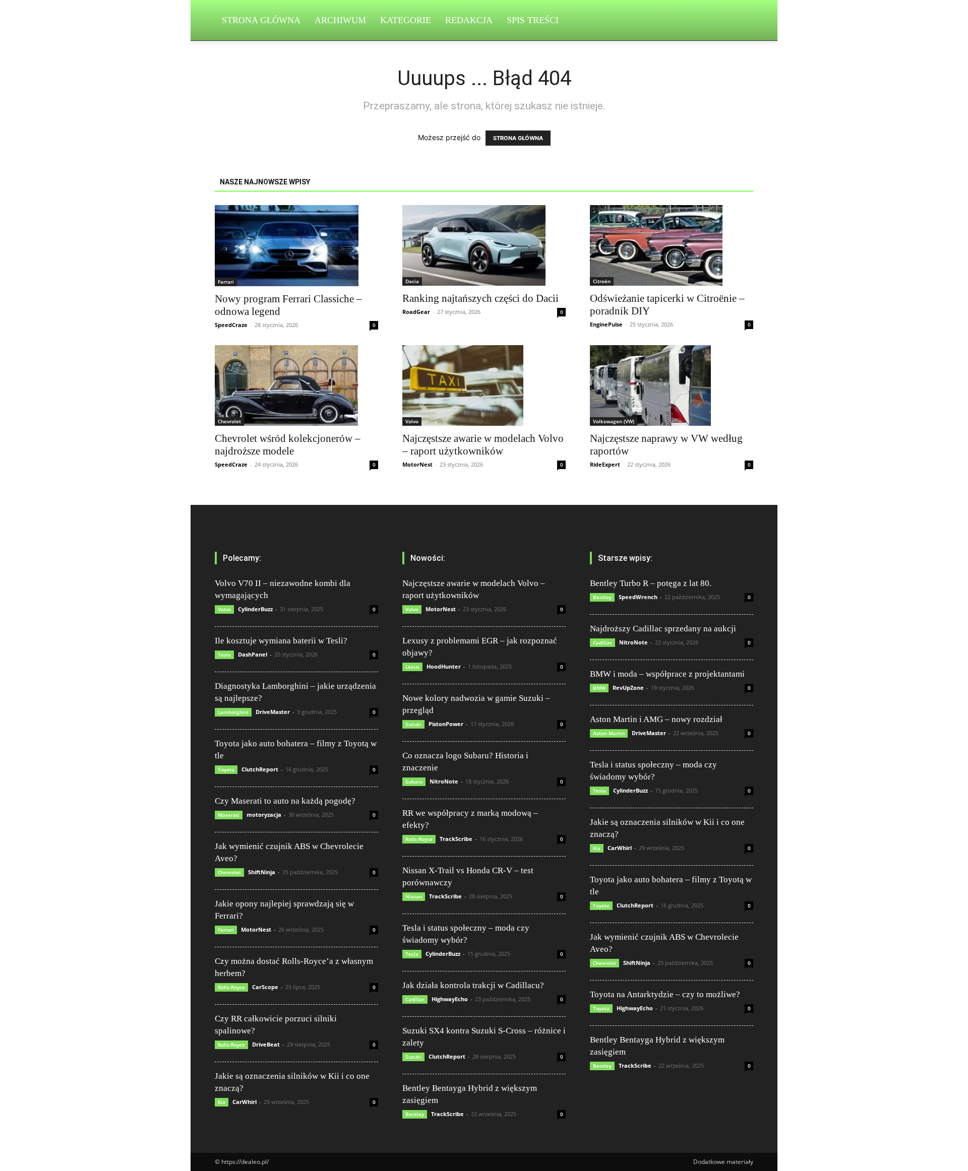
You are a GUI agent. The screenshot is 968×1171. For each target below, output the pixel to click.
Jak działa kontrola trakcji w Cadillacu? (473, 985)
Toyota (226, 769)
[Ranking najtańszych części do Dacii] (484, 245)
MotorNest (417, 464)
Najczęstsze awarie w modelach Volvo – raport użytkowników (483, 444)
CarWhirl (244, 1101)
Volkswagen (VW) (613, 421)
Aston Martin (609, 733)
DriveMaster (273, 711)
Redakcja (469, 20)
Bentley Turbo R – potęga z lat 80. (650, 583)
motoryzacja (264, 814)
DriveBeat (266, 1044)
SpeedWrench (638, 597)
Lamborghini (233, 711)
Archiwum (340, 20)
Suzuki (413, 724)
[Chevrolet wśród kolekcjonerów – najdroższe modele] (296, 385)
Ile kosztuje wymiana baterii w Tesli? (281, 640)
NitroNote (444, 781)
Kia (221, 1101)
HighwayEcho (450, 999)
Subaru (413, 781)
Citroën (602, 281)
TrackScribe (456, 838)
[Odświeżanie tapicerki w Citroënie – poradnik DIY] (671, 245)
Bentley (414, 1114)
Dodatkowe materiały (723, 1161)
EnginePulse (606, 324)
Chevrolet (229, 421)
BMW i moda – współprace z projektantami (667, 674)
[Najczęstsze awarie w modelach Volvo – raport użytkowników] (484, 385)
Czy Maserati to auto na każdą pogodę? (285, 801)
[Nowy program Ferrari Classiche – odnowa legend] (296, 245)
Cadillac (415, 999)
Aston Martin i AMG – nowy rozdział (656, 719)
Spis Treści (533, 20)
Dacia (412, 281)
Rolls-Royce (231, 987)
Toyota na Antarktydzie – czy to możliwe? (665, 994)
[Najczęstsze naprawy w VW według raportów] (671, 385)
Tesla (224, 654)
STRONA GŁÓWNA (518, 138)
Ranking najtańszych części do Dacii (480, 298)
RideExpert (605, 464)
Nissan (413, 896)
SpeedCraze (231, 325)
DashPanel (252, 654)
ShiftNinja (261, 872)
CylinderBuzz (255, 609)
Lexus (412, 666)
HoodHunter (444, 666)
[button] (741, 21)
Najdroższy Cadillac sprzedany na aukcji (663, 628)
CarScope (265, 987)
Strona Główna (261, 20)
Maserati (228, 814)
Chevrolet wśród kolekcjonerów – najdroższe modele (287, 444)
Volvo (411, 421)
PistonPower (446, 724)
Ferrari (226, 281)
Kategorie (405, 20)
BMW (599, 687)
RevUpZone (628, 687)
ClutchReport (259, 769)
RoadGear (416, 311)
